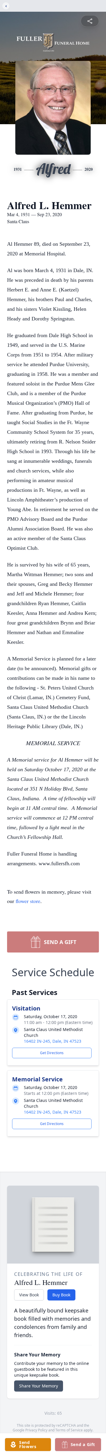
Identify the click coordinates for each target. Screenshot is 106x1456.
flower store (28, 900)
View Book (29, 1295)
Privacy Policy (36, 1430)
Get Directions (52, 1052)
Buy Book (61, 1295)
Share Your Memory (38, 1386)
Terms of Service (69, 1430)
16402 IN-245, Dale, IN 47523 (52, 1041)
